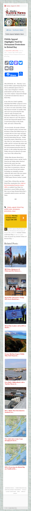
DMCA (18, 491)
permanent (16, 209)
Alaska (9, 207)
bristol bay (20, 207)
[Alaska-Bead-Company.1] (15, 22)
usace (14, 211)
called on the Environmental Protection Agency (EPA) (14, 185)
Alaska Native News (12, 508)
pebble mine (8, 209)
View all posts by (10, 236)
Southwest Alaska (18, 30)
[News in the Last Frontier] (15, 12)
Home (9, 30)
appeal (14, 207)
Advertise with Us (9, 488)
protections (7, 211)
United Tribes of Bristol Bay (12, 50)
